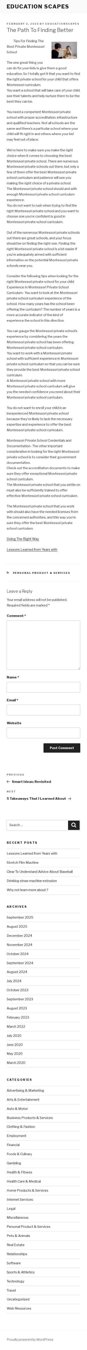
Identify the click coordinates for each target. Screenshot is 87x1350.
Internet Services (20, 1200)
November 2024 (19, 945)
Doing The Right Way (23, 539)
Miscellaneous (18, 1218)
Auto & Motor (17, 1109)
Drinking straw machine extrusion (32, 881)
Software (14, 1263)
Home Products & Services (27, 1190)
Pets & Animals (18, 1236)
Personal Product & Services (41, 572)
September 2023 (20, 999)
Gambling (14, 1163)
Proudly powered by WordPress (30, 1339)
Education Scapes (38, 6)
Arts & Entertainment (23, 1100)
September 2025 (20, 917)
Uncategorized (18, 1299)
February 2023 (18, 1017)
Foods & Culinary (19, 1154)
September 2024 (20, 963)
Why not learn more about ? (27, 890)
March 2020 (16, 1063)
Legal (11, 1209)
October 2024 (18, 954)
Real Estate (16, 1245)
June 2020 (15, 1045)
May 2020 (15, 1054)
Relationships (17, 1254)
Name (13, 677)
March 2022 (16, 1027)
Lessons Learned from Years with (32, 550)
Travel (11, 1290)
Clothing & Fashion (21, 1127)
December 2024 (19, 936)
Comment (16, 616)
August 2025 (17, 927)
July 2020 (14, 1036)
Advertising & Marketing (25, 1091)
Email (12, 700)
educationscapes (62, 23)
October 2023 (17, 990)
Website (14, 723)
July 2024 (14, 981)
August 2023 (17, 1008)
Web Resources (19, 1308)
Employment (16, 1136)
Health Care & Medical (24, 1181)
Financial (13, 1145)
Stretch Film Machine (23, 863)
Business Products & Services (30, 1118)
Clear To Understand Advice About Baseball (40, 872)
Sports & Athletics (21, 1272)
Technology (15, 1281)
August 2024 (17, 972)
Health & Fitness (19, 1172)
